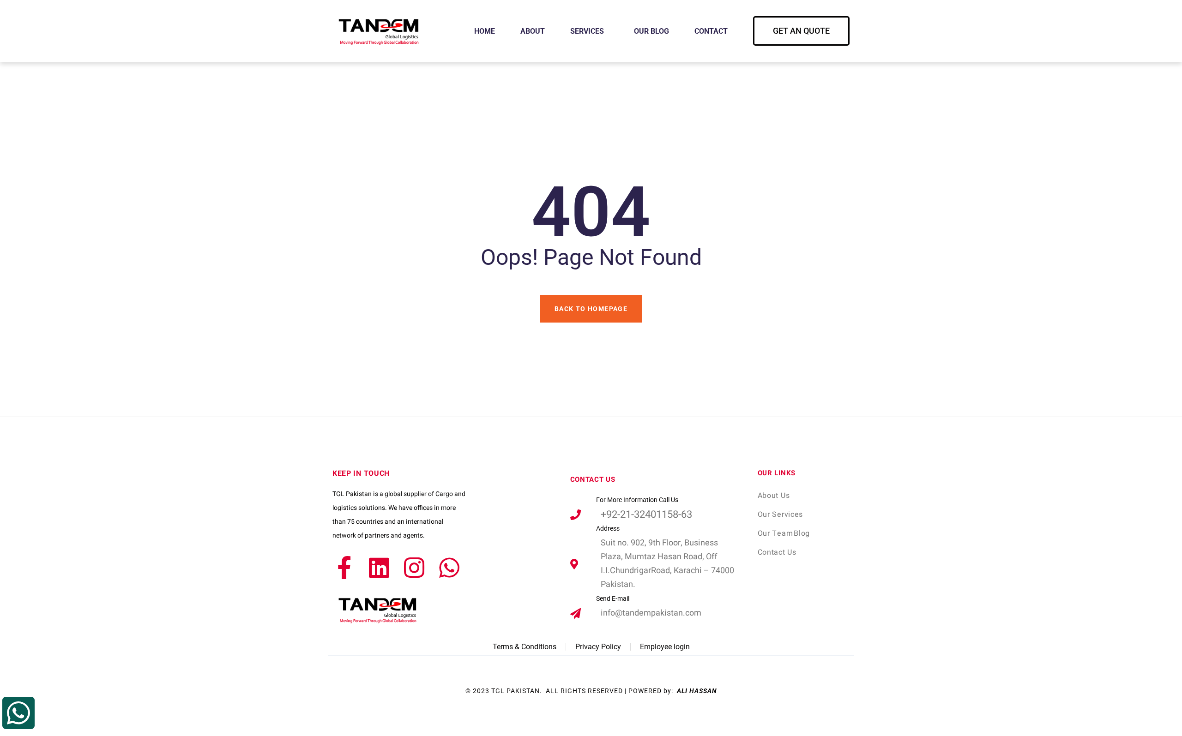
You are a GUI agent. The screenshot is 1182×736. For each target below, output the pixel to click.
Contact (711, 31)
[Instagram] (414, 567)
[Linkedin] (379, 567)
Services (587, 31)
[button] (801, 31)
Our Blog (651, 31)
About (532, 31)
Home (484, 31)
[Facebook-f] (344, 567)
